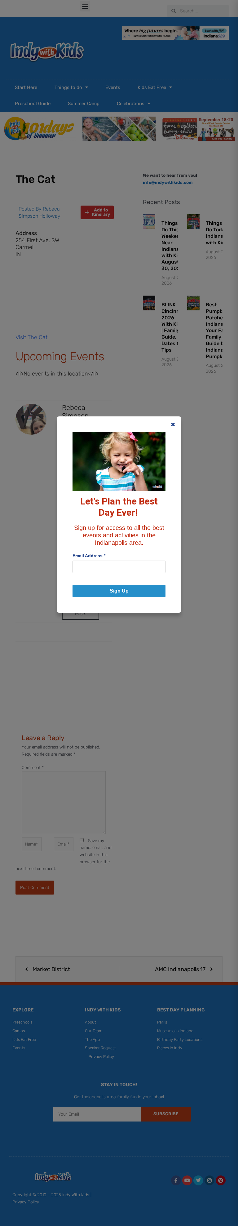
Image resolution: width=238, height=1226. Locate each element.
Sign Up (119, 590)
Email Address (89, 555)
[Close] (172, 424)
